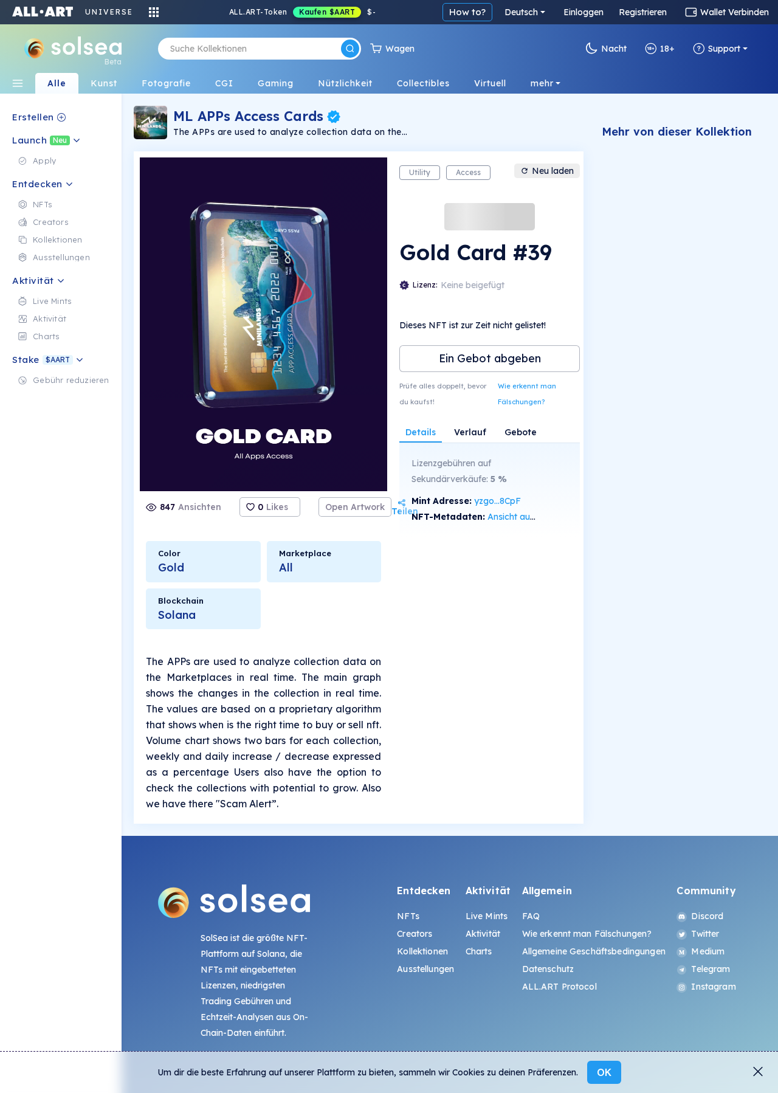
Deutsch (521, 12)
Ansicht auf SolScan (527, 516)
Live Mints (487, 916)
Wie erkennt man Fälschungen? (527, 394)
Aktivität (483, 933)
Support (724, 48)
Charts (479, 951)
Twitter (705, 933)
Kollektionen (422, 951)
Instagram (713, 986)
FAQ (531, 916)
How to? (467, 12)
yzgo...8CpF (497, 500)
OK (604, 1072)
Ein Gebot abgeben (490, 358)
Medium (708, 951)
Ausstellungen (425, 969)
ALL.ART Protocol (559, 986)
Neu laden (553, 170)
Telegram (710, 969)
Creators (414, 933)
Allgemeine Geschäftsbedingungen (594, 951)
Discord (707, 916)
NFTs (408, 916)
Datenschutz (548, 969)
